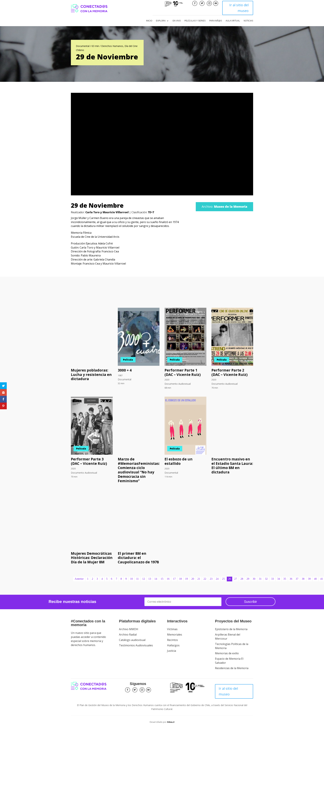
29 (248, 578)
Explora (161, 21)
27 (235, 578)
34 (278, 578)
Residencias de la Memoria (231, 668)
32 (266, 578)
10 (131, 578)
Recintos (172, 640)
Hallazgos (173, 645)
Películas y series (195, 21)
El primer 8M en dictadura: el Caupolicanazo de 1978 (138, 558)
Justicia (171, 651)
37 (297, 578)
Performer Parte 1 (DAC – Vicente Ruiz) (183, 372)
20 (192, 578)
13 (149, 578)
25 (223, 578)
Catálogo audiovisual (132, 640)
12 (143, 578)
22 (205, 578)
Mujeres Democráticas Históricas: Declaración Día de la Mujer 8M (92, 558)
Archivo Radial (128, 634)
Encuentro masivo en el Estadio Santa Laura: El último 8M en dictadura (232, 465)
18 (180, 578)
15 (162, 578)
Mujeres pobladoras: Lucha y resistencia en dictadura (91, 374)
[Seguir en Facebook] (194, 3)
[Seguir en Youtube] (215, 3)
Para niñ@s (215, 21)
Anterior (79, 578)
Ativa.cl (170, 722)
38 (303, 578)
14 (155, 578)
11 (137, 578)
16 (168, 578)
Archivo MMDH (128, 629)
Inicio (149, 21)
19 (186, 578)
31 (260, 578)
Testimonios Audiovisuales (136, 645)
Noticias (248, 21)
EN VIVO (177, 21)
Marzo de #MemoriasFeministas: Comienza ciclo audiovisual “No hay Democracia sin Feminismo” (139, 470)
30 (254, 578)
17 (174, 578)
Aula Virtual (233, 21)
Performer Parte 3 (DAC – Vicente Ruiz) (89, 461)
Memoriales (174, 634)
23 (211, 578)
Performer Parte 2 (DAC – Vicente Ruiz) (229, 372)
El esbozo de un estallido (179, 461)
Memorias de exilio (227, 653)
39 (309, 578)
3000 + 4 (125, 370)
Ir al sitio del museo (239, 8)
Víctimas (172, 629)
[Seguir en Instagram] (209, 3)
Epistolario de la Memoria (231, 629)
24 (217, 578)
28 (241, 578)
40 (315, 578)
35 (284, 578)
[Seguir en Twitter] (202, 3)
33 (272, 578)
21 (198, 578)
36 (291, 578)
